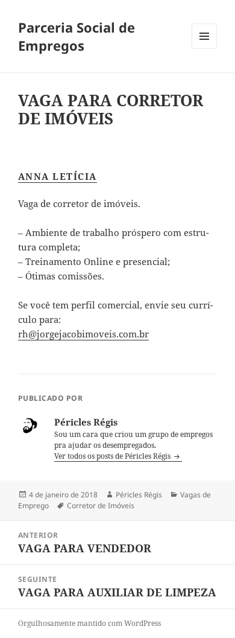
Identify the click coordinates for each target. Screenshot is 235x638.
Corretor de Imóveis (100, 505)
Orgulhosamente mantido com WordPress (89, 623)
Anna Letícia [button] (57, 176)
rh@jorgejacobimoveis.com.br (83, 334)
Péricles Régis (139, 495)
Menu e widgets (204, 48)
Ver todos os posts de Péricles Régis (113, 456)
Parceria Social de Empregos (76, 36)
